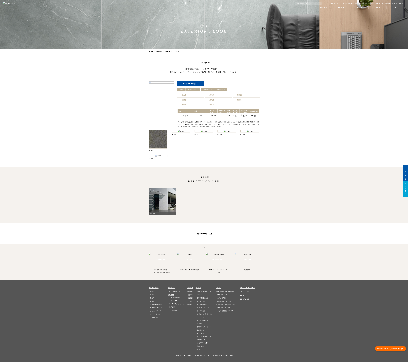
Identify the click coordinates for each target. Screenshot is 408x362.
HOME (151, 51)
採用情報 (172, 307)
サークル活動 (201, 311)
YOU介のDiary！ (202, 304)
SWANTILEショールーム (177, 304)
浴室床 (190, 298)
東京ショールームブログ (204, 336)
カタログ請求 (347, 3)
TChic (199, 349)
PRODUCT (154, 288)
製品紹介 (159, 51)
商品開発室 (200, 330)
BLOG (198, 288)
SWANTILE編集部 (202, 298)
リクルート (200, 323)
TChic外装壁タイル (156, 307)
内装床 (152, 295)
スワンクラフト (202, 301)
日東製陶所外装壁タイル (157, 304)
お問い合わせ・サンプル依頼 (381, 3)
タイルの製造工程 (174, 291)
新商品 (152, 291)
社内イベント (201, 340)
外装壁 (190, 301)
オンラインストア (333, 3)
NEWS (243, 295)
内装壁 (152, 301)
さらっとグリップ (155, 311)
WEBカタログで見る (190, 84)
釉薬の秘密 (200, 346)
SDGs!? (199, 295)
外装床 (168, 51)
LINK (218, 288)
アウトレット (154, 317)
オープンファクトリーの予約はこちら (390, 349)
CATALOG (244, 291)
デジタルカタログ (361, 3)
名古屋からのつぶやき (204, 327)
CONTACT (244, 299)
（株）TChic (173, 301)
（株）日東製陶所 (174, 297)
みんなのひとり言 (202, 320)
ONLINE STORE (247, 288)
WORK (190, 288)
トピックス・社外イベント (205, 314)
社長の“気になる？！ (203, 343)
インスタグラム (399, 3)
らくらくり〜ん (155, 314)
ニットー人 (200, 317)
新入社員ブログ (202, 333)
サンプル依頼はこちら (406, 173)
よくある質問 (173, 310)
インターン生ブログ (203, 307)
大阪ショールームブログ (204, 291)
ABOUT (171, 288)
